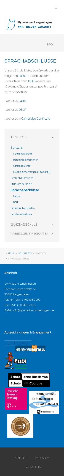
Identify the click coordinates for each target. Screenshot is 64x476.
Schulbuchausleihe (23, 208)
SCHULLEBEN (25, 253)
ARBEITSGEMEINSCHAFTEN (30, 233)
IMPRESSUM (42, 458)
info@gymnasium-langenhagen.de (33, 310)
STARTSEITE (21, 458)
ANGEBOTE (18, 137)
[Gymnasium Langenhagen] (29, 25)
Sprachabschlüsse (25, 190)
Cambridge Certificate (35, 118)
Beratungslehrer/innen (25, 159)
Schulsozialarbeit (22, 153)
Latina (22, 76)
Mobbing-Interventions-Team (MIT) (31, 171)
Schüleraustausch (22, 178)
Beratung (17, 147)
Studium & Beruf (21, 184)
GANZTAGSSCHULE (24, 224)
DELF (31, 81)
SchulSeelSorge (21, 165)
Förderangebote (21, 214)
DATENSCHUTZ (33, 467)
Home (11, 253)
